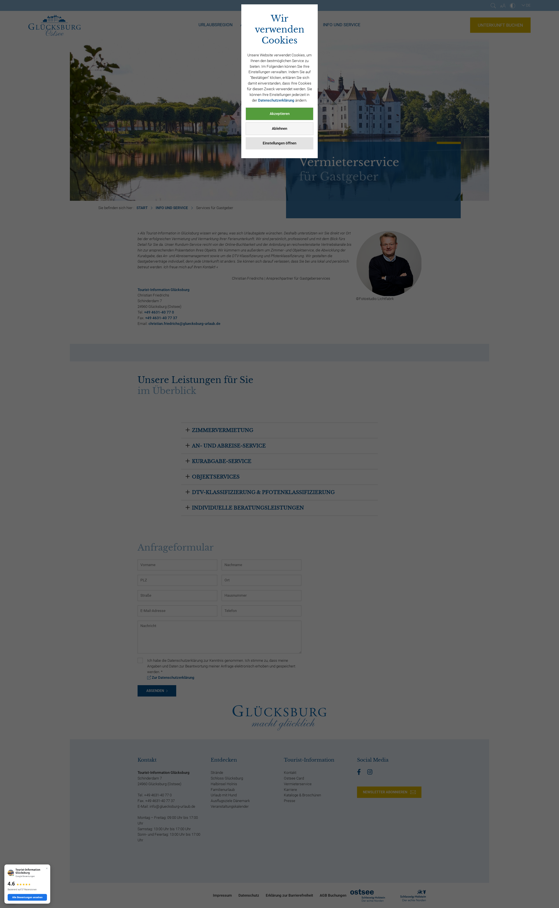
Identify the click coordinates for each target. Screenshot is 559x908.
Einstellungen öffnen (279, 143)
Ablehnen (279, 128)
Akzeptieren (280, 113)
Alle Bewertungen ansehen (27, 897)
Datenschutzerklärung (276, 100)
